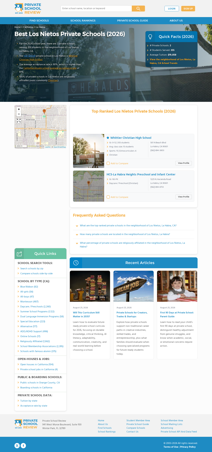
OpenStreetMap (60, 147)
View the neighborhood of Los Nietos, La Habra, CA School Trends (172, 61)
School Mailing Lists (171, 424)
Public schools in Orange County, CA (40, 383)
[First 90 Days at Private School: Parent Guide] (177, 287)
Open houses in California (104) (37, 365)
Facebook (23, 446)
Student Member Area (138, 421)
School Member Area (172, 421)
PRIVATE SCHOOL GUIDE (132, 20)
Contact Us (132, 432)
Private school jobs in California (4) (39, 370)
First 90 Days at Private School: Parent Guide (177, 315)
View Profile (183, 163)
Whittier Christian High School (130, 138)
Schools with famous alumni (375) (38, 351)
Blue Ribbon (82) (29, 287)
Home (101, 421)
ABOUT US (176, 20)
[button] (44, 111)
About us (103, 424)
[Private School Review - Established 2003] (27, 8)
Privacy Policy (188, 447)
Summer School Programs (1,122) (37, 312)
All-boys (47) (27, 297)
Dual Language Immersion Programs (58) (42, 317)
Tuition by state (28, 401)
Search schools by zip (31, 269)
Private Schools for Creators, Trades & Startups (132, 315)
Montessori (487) (29, 302)
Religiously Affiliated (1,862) (35, 341)
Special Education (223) (32, 322)
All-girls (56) (26, 292)
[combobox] (94, 8)
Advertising (167, 428)
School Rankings (107, 432)
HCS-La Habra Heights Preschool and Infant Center (141, 174)
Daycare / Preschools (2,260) (35, 307)
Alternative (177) (28, 327)
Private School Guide (137, 424)
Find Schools (105, 428)
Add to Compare (119, 163)
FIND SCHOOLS (39, 20)
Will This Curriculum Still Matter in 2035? (86, 315)
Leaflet (47, 147)
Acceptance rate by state (33, 406)
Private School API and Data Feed (179, 432)
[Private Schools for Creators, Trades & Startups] (133, 287)
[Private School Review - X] (17, 446)
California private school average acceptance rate (49, 68)
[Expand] (18, 121)
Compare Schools (135, 428)
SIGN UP (188, 9)
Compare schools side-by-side (36, 274)
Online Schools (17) (30, 336)
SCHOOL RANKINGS (82, 20)
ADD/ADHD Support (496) (34, 332)
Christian (53, 81)
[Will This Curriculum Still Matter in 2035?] (90, 287)
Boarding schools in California (36, 388)
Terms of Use (171, 447)
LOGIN (171, 9)
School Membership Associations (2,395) (41, 346)
